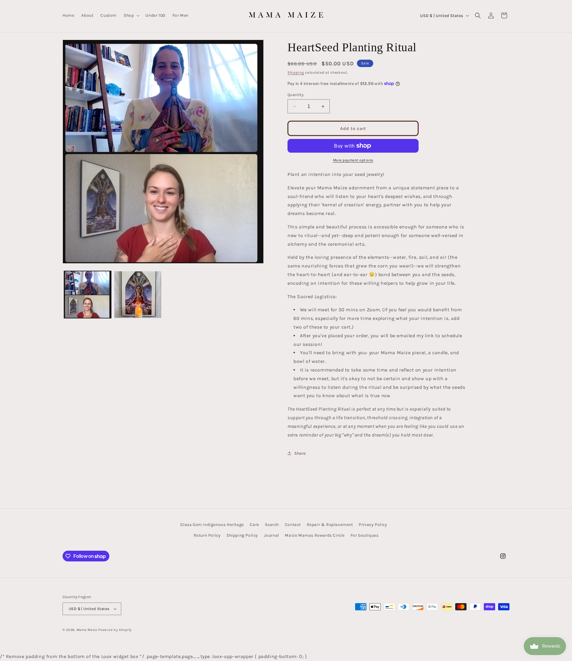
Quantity (295, 94)
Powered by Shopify (115, 630)
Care (254, 524)
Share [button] (300, 453)
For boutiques (365, 535)
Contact (293, 524)
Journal (271, 535)
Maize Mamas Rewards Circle (315, 535)
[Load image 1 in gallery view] (87, 294)
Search (272, 524)
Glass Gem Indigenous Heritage (212, 524)
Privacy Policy (373, 524)
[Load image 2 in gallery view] (137, 294)
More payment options (353, 160)
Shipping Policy (242, 535)
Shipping (295, 72)
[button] (131, 15)
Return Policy (207, 535)
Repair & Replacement (330, 524)
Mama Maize (87, 630)
